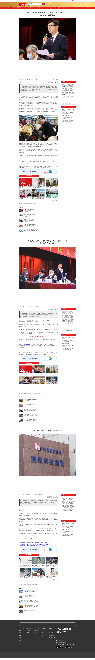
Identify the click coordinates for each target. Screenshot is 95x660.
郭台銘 (25, 203)
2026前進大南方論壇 (65, 115)
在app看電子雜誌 (52, 637)
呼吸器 (25, 584)
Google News (44, 638)
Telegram (43, 635)
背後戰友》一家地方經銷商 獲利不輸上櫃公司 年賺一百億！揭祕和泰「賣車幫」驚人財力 (38, 198)
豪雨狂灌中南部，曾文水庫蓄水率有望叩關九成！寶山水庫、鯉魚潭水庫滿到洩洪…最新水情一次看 (68, 312)
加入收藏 (49, 82)
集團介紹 (50, 630)
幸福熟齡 (20, 637)
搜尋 (44, 3)
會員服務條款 (51, 632)
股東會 (28, 203)
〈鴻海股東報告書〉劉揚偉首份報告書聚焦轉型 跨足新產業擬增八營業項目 (34, 542)
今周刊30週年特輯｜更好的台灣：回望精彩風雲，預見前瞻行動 (68, 121)
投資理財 (20, 632)
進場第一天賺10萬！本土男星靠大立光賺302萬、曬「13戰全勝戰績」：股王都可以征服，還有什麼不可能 (68, 320)
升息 (40, 5)
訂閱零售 (20, 640)
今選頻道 (20, 638)
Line (42, 632)
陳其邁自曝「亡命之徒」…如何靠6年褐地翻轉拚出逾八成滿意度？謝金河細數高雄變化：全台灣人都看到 (68, 85)
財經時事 (20, 630)
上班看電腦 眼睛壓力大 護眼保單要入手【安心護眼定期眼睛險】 (38, 187)
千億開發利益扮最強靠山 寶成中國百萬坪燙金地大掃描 (51, 187)
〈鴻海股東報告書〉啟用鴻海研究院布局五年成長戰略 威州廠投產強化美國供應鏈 (35, 544)
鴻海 (38, 5)
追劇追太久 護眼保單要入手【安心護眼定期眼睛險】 (25, 198)
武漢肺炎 (39, 393)
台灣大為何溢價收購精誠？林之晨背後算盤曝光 (68, 118)
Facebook (43, 630)
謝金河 (28, 393)
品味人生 (20, 635)
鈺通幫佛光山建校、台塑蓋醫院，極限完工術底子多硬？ (68, 113)
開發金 (36, 5)
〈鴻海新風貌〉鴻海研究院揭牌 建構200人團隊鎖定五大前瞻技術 (32, 545)
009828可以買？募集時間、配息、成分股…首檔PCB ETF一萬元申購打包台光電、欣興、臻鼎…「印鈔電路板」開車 (68, 515)
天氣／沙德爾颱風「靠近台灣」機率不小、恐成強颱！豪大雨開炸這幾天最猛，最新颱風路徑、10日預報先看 (68, 89)
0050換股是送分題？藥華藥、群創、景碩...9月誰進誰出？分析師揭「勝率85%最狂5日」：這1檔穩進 (68, 93)
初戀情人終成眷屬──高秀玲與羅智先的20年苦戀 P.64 (25, 187)
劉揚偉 (31, 203)
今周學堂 (28, 630)
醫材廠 (36, 584)
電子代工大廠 (29, 584)
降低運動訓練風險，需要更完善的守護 (51, 197)
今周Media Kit (51, 638)
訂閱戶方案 (36, 630)
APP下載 (35, 632)
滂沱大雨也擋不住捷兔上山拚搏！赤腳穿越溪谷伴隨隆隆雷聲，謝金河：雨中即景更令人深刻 (68, 97)
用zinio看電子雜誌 (52, 635)
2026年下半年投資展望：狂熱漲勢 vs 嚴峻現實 (68, 110)
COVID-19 (35, 393)
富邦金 (34, 5)
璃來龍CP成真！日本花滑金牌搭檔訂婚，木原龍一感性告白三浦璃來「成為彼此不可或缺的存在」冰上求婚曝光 (68, 330)
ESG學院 (28, 632)
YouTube (43, 637)
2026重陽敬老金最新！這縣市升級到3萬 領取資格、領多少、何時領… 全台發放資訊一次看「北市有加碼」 (68, 102)
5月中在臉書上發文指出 (26, 344)
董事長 (35, 203)
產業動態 (28, 79)
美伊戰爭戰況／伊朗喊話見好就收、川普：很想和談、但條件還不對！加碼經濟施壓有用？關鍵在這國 (68, 510)
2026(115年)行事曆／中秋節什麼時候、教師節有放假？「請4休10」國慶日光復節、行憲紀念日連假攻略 (68, 325)
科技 (28, 306)
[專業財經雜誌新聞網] (22, 4)
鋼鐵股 (31, 5)
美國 (33, 584)
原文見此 (30, 538)
